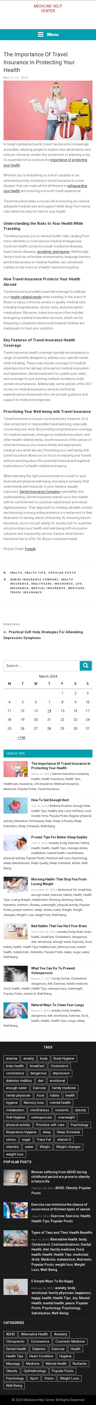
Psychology (79, 858)
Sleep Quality (39, 863)
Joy (75, 1298)
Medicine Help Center (48, 8)
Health (16, 572)
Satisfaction (40, 1313)
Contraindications (65, 1244)
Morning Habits (72, 899)
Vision (49, 1378)
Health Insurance (52, 779)
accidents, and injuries (53, 252)
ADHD (59, 1188)
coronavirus (15, 1073)
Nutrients (9, 905)
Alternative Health (64, 1239)
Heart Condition (41, 1356)
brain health (15, 1066)
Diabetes (39, 1349)
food (88, 942)
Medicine (48, 1259)
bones (65, 978)
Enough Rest (81, 806)
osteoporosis (57, 988)
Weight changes (68, 1147)
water (57, 910)
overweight (48, 905)
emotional (44, 942)
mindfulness (74, 853)
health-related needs (26, 297)
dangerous (79, 937)
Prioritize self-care (58, 858)
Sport (34, 1378)
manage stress (77, 848)
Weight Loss (25, 915)
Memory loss (66, 947)
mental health (56, 853)
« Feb (21, 737)
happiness (83, 1293)
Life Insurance (43, 784)
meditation (38, 853)
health (45, 848)
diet (33, 942)
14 (49, 711)
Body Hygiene (64, 1058)
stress (76, 863)
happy (36, 1298)
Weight (67, 910)
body (63, 843)
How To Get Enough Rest (50, 800)
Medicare (76, 588)
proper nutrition (23, 910)
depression (61, 1073)
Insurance (63, 583)
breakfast (84, 889)
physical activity (13, 858)
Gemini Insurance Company (40, 491)
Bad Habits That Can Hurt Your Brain (59, 926)
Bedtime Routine (60, 806)
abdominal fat (67, 889)
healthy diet (55, 811)
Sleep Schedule (28, 826)
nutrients (62, 1110)
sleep (38, 910)
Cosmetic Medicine (70, 1341)
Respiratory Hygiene (21, 1132)
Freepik (30, 549)
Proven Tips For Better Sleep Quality (59, 837)
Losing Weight (20, 899)
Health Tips (35, 572)
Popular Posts (62, 572)
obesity (80, 1110)
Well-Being (48, 826)
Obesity (34, 905)
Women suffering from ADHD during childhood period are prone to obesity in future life (60, 1176)
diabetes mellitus (19, 1081)
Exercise (73, 843)
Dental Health (16, 1349)
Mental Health (56, 1364)
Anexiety (60, 1334)
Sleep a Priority (62, 821)
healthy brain (47, 947)
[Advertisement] (48, 23)
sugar (76, 952)
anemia (11, 1058)
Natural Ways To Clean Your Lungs (57, 1005)
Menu (53, 34)
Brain (79, 931)
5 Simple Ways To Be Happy (52, 1281)
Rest (48, 821)
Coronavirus (40, 1341)
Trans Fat (44, 1139)
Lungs (71, 1020)
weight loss (43, 915)
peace (70, 1303)
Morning (54, 899)
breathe (75, 1010)
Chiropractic (15, 1341)
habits (85, 843)
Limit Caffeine (74, 811)
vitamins (12, 1147)
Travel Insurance (26, 592)
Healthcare (41, 583)
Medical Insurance (48, 588)
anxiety (53, 843)
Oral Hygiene (15, 1117)
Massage (13, 1364)
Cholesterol (63, 937)
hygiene (12, 1103)
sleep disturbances (16, 863)
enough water (40, 895)
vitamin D (30, 993)
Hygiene (65, 1356)
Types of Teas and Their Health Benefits (62, 1232)
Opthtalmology (35, 1371)
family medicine (77, 983)
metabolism (40, 899)
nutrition (22, 905)
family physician (18, 1095)
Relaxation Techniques (29, 821)
